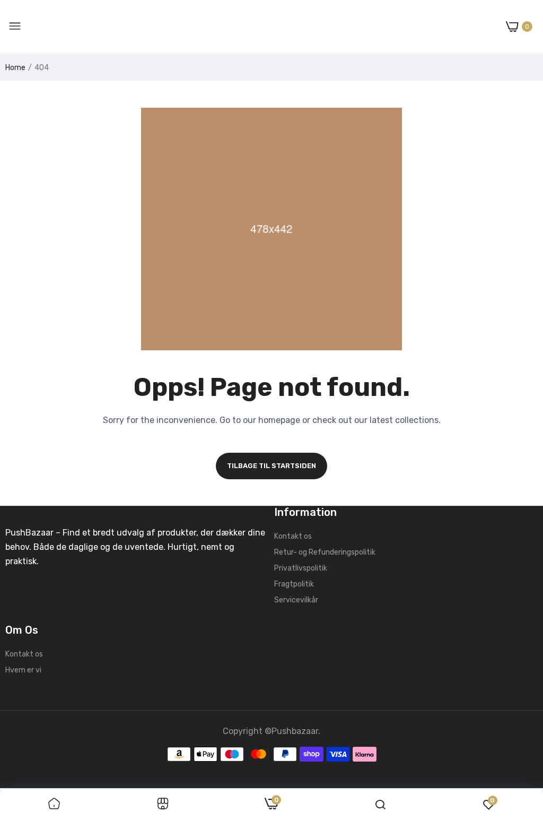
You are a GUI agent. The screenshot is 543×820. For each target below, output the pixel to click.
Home (15, 67)
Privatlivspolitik (300, 568)
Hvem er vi (23, 670)
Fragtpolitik (294, 584)
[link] (54, 804)
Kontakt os (293, 536)
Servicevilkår (296, 600)
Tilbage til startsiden (271, 466)
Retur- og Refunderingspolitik (324, 552)
